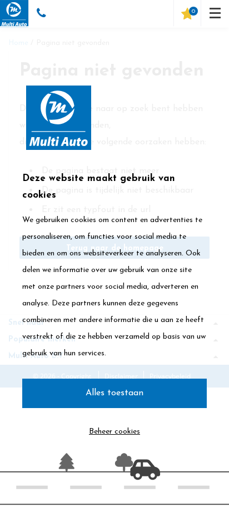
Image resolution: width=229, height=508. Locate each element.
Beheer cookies (114, 431)
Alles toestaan (114, 393)
